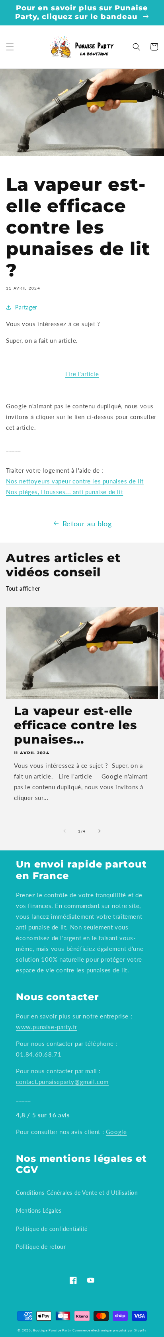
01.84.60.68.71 (38, 1054)
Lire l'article (82, 373)
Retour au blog (86, 523)
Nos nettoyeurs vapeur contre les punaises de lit (75, 481)
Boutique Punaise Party (52, 1330)
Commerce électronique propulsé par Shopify (109, 1330)
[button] (10, 47)
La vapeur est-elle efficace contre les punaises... (75, 725)
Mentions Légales (39, 1210)
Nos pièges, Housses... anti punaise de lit (64, 491)
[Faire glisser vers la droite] (99, 831)
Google (116, 1131)
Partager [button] (26, 307)
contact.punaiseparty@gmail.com (62, 1081)
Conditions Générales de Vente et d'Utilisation (77, 1192)
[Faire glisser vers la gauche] (64, 831)
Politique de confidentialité (52, 1228)
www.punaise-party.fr (46, 1026)
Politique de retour (41, 1246)
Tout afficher (23, 588)
